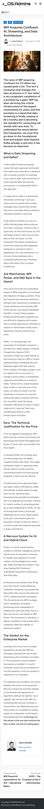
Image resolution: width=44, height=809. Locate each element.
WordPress (16, 805)
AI (5, 22)
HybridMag (30, 805)
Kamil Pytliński (17, 41)
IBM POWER (18, 22)
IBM (10, 22)
